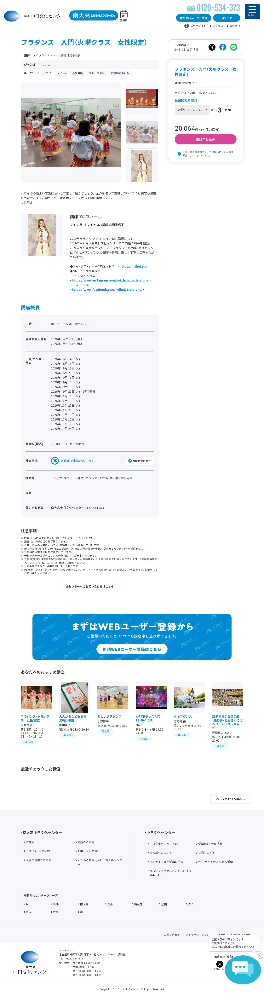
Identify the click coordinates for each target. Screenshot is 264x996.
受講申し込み (205, 139)
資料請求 (235, 25)
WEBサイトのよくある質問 (215, 862)
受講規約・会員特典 (210, 844)
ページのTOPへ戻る (229, 799)
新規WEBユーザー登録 (193, 18)
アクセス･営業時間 (38, 851)
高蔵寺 (138, 904)
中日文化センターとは (164, 844)
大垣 (56, 912)
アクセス (218, 25)
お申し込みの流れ (88, 851)
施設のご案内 (86, 842)
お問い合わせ (172, 934)
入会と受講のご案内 (38, 860)
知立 (191, 904)
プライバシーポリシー (199, 934)
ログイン (226, 18)
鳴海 (56, 904)
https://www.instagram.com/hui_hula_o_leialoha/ (111, 280)
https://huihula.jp (133, 266)
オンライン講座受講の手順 (166, 862)
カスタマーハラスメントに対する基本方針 (170, 873)
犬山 (110, 904)
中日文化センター (160, 832)
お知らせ (31, 842)
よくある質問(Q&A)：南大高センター (99, 862)
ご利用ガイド (198, 25)
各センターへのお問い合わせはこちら (90, 586)
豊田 (164, 904)
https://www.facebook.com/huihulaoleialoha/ (107, 289)
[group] (142, 98)
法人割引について (161, 852)
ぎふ (29, 912)
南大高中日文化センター (42, 832)
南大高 (84, 904)
